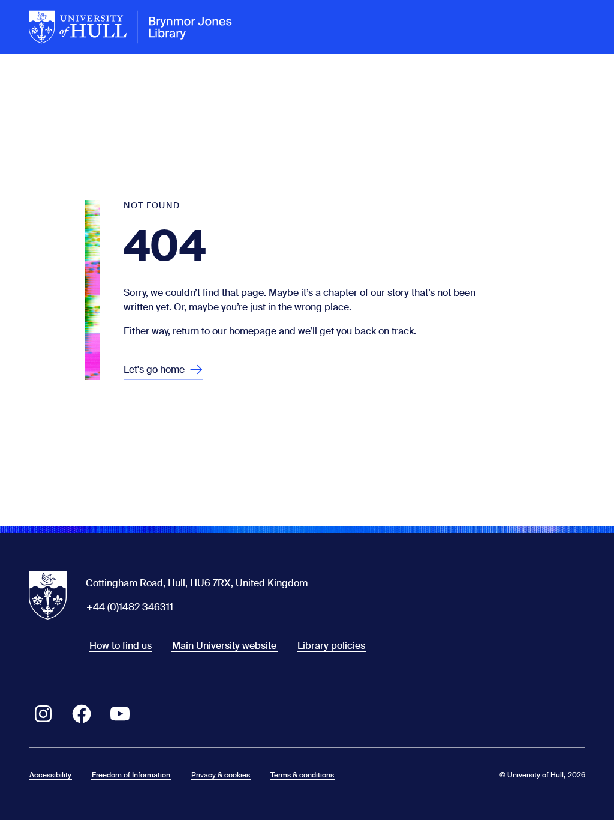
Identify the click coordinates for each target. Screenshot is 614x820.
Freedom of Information (131, 775)
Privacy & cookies (220, 775)
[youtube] (120, 713)
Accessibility (50, 775)
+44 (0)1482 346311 (129, 607)
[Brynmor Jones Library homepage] (131, 27)
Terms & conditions (302, 775)
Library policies (331, 645)
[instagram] (43, 713)
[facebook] (81, 713)
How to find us (120, 645)
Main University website (224, 645)
